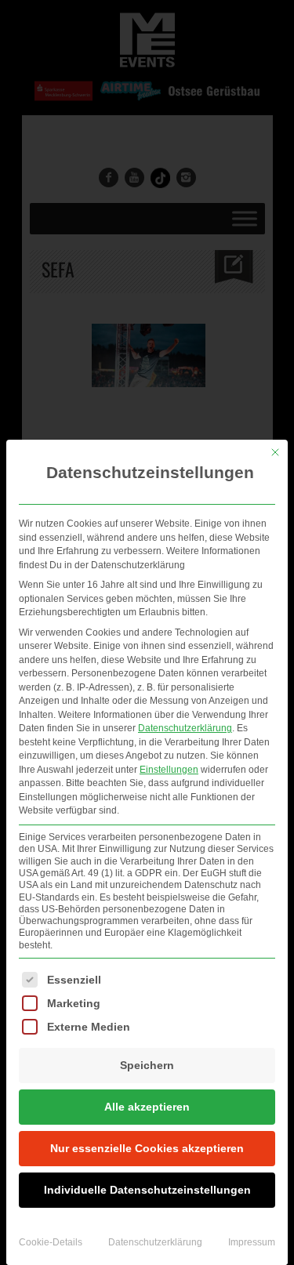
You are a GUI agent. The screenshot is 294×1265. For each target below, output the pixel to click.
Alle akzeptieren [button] (147, 1106)
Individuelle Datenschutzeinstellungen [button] (147, 1189)
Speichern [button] (147, 1065)
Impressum (251, 1242)
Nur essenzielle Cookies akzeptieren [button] (147, 1148)
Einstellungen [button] (169, 769)
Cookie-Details (50, 1242)
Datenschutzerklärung (185, 728)
